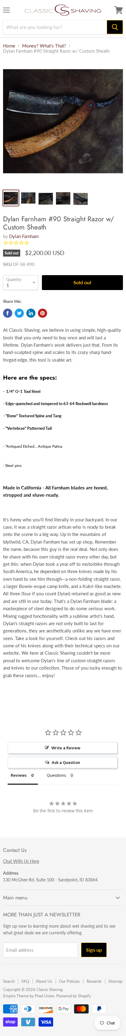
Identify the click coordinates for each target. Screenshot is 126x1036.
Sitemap (115, 981)
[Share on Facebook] (7, 313)
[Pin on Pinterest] (42, 313)
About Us (44, 981)
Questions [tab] (56, 775)
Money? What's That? (44, 45)
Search (9, 981)
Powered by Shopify (73, 995)
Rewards (94, 981)
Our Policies (69, 981)
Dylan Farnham (24, 236)
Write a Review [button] (65, 748)
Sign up (94, 950)
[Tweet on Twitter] (19, 313)
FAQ (25, 981)
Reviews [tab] (19, 775)
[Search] (115, 27)
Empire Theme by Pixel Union (28, 995)
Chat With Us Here (21, 861)
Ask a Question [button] (66, 762)
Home (9, 45)
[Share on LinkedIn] (30, 313)
